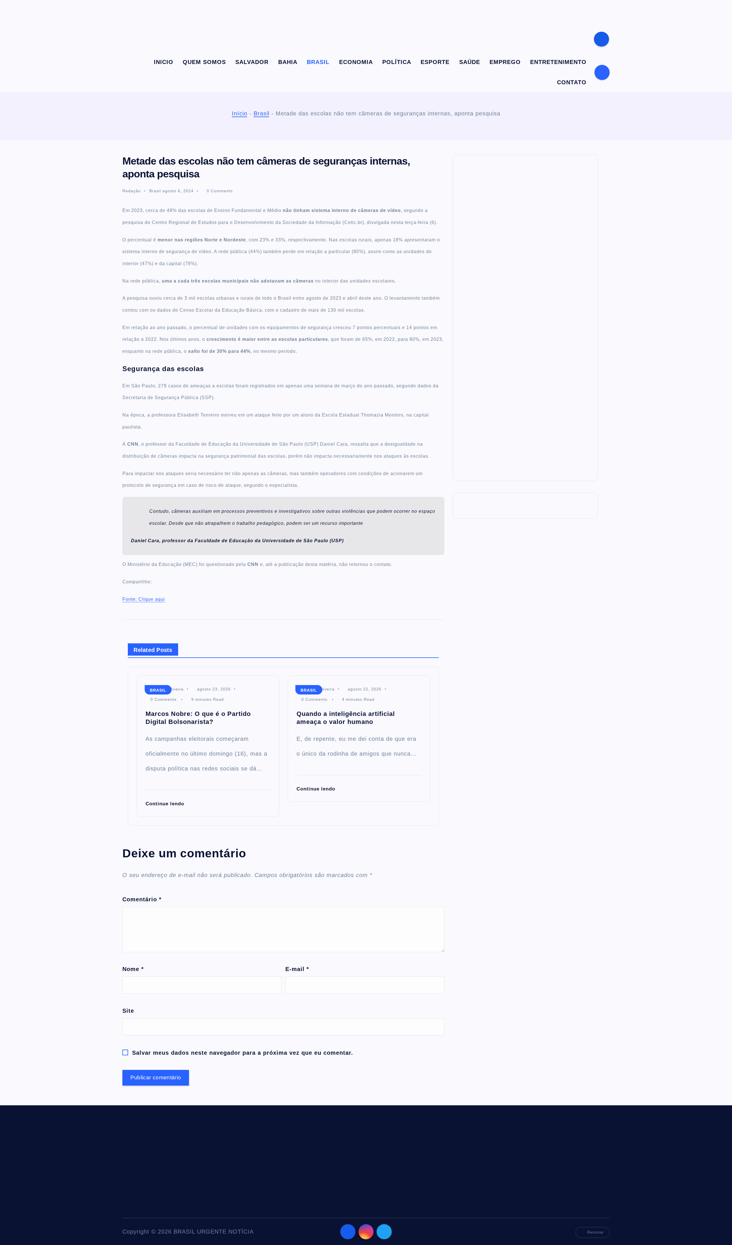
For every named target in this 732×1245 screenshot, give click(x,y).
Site (128, 1011)
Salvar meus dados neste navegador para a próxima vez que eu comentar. (242, 1053)
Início (239, 113)
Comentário (142, 899)
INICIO (163, 62)
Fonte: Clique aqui (143, 599)
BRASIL (318, 62)
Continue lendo (166, 803)
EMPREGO (505, 62)
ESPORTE (435, 62)
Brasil (261, 113)
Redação (131, 191)
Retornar (595, 1232)
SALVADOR (251, 62)
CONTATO (571, 82)
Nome (133, 969)
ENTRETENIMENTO (558, 62)
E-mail (297, 969)
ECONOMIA (356, 62)
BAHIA (287, 62)
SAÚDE (469, 62)
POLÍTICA (396, 62)
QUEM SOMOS (204, 62)
